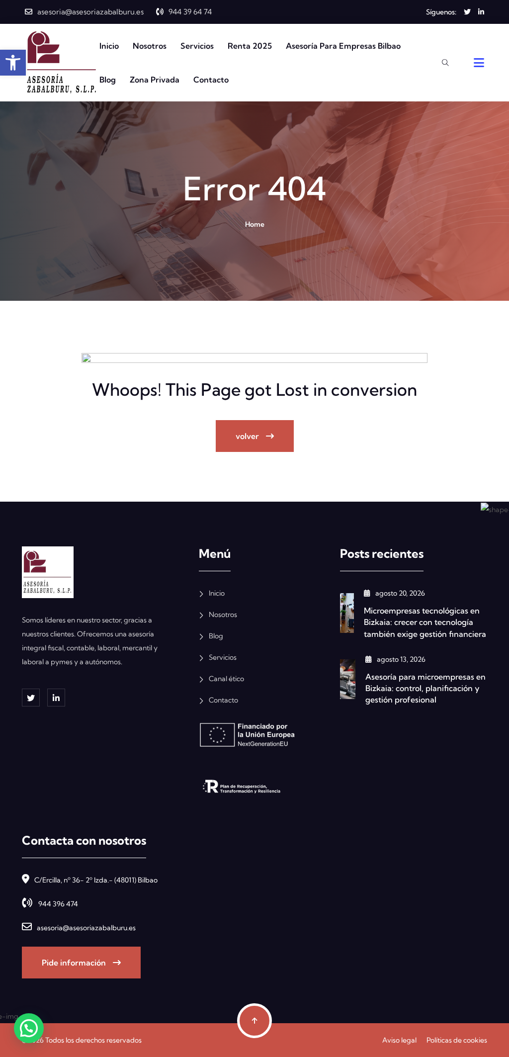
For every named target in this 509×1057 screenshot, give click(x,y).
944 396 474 (57, 903)
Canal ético (226, 678)
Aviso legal (399, 1040)
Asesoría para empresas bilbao (343, 46)
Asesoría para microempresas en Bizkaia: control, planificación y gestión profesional (425, 688)
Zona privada (154, 80)
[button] (29, 1028)
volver (248, 436)
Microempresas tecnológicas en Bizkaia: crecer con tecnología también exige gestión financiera (425, 622)
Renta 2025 (250, 46)
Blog (107, 80)
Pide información (75, 963)
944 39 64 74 (190, 11)
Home (254, 224)
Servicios (197, 46)
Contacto (211, 80)
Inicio (109, 46)
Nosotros (150, 46)
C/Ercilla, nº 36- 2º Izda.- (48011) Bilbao (96, 880)
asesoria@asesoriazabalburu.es (90, 11)
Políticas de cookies (456, 1040)
